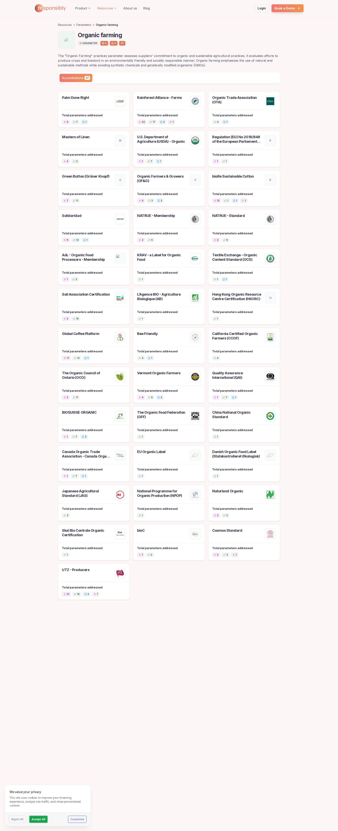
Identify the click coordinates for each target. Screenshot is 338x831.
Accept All (38, 819)
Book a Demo (285, 8)
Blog (146, 8)
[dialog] (48, 805)
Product (81, 8)
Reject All (17, 819)
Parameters (83, 24)
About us (130, 8)
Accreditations (75, 78)
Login (262, 8)
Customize (77, 819)
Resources (105, 8)
